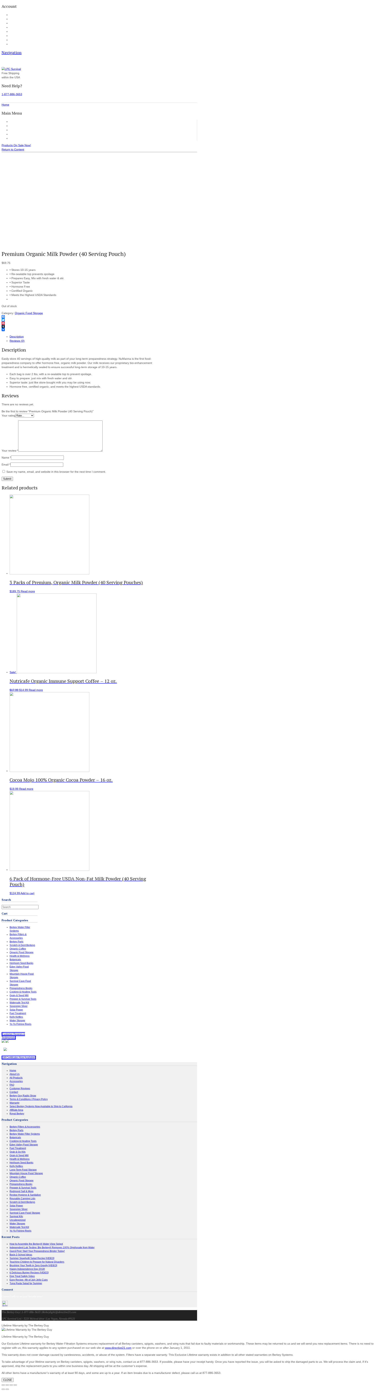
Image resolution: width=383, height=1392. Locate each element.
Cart (12, 19)
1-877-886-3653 (12, 94)
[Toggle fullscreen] (11, 1385)
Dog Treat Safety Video (22, 1276)
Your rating (8, 415)
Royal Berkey (17, 1113)
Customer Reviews (21, 134)
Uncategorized (18, 1220)
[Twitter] (78, 320)
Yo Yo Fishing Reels (20, 1024)
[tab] (82, 337)
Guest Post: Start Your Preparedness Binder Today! (37, 1251)
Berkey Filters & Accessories (25, 1126)
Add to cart (27, 893)
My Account (15, 15)
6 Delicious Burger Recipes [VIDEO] (29, 1272)
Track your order (18, 27)
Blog (12, 31)
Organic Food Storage (29, 313)
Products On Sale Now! (16, 145)
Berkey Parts (16, 941)
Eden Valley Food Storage (24, 1144)
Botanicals (15, 959)
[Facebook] (78, 316)
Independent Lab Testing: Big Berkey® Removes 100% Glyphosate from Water (52, 1247)
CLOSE (7, 1379)
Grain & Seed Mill (19, 995)
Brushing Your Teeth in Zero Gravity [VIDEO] (33, 1265)
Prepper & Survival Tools (23, 999)
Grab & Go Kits (18, 1151)
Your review (10, 450)
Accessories (17, 130)
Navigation (12, 52)
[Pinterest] (78, 323)
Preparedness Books (21, 988)
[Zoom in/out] (15, 1385)
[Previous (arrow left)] (3, 1389)
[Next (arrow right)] (7, 1389)
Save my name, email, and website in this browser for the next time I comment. (56, 471)
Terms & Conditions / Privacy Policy (29, 1099)
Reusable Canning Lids (22, 1198)
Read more (28, 591)
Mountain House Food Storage (26, 1173)
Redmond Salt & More (22, 1191)
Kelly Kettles (16, 1017)
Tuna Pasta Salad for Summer (26, 1283)
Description (17, 336)
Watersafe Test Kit (19, 1002)
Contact (13, 44)
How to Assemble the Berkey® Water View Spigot (36, 1244)
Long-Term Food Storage (23, 1169)
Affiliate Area (16, 1110)
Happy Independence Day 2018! (27, 1269)
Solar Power (16, 1009)
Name (6, 457)
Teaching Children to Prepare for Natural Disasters (37, 1261)
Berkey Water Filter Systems (25, 1134)
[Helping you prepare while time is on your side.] (11, 69)
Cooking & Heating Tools (23, 991)
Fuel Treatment (18, 1013)
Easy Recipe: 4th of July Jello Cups (29, 1279)
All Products (17, 125)
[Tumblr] (78, 326)
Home (13, 121)
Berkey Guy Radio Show (23, 1095)
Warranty (14, 1102)
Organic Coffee (18, 948)
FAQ (12, 36)
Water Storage (17, 1020)
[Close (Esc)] (3, 1385)
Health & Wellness (20, 956)
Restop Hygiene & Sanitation (25, 1195)
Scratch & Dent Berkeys (22, 945)
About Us (14, 40)
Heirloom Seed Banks (21, 963)
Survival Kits (16, 1216)
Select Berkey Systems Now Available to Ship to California (41, 1106)
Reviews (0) (17, 340)
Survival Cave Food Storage (25, 1212)
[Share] (7, 1385)
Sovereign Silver (19, 1006)
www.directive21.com (118, 1347)
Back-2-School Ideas (21, 1254)
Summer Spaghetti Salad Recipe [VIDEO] (32, 1258)
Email (6, 464)
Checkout (14, 23)
